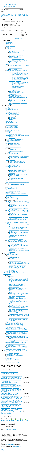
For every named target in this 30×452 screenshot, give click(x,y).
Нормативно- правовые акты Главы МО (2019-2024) (19, 228)
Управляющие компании (15, 68)
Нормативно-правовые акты (13, 351)
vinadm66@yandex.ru (10, 429)
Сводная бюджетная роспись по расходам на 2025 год (17, 312)
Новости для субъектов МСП (19, 60)
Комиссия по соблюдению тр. (13, 359)
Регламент (11, 258)
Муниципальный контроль (13, 166)
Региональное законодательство (20, 74)
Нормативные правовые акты (16, 72)
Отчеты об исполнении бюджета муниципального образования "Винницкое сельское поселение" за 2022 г (17, 326)
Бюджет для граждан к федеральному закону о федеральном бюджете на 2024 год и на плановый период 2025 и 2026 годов (11, 397)
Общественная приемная (10, 4)
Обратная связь (10, 358)
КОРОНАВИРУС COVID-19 (13, 187)
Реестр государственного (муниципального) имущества (16, 96)
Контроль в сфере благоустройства (18, 174)
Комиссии (8, 183)
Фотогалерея (9, 43)
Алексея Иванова (16, 446)
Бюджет (8, 275)
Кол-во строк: (5, 369)
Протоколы (12, 276)
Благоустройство (10, 160)
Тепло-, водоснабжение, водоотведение (19, 65)
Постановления (13, 117)
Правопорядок (10, 197)
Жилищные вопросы (11, 189)
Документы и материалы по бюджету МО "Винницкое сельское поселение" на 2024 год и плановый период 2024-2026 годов (17, 335)
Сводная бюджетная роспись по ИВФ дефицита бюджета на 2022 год (18, 283)
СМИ (7, 141)
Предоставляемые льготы (12, 130)
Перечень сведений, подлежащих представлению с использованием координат (17, 181)
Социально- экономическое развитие (18, 50)
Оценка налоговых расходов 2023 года (19, 315)
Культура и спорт (10, 46)
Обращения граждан (11, 113)
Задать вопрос (4, 36)
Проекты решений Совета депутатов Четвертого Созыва (18, 233)
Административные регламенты (20, 75)
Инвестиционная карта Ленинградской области (18, 84)
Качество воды (13, 69)
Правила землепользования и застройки (19, 156)
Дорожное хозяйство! (11, 188)
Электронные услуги (14, 144)
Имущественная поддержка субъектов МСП (17, 70)
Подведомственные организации (14, 139)
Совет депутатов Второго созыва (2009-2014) (17, 201)
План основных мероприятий (13, 123)
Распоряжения (12, 118)
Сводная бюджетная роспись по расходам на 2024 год (17, 304)
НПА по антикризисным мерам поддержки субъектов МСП (20, 79)
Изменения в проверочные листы (20, 169)
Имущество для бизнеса (15, 81)
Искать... (3, 9)
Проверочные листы (14, 167)
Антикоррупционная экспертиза (14, 355)
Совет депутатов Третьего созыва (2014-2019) (17, 210)
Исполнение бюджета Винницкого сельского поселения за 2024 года (9, 383)
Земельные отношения (12, 153)
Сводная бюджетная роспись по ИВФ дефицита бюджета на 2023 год (18, 294)
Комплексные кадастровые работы (18, 158)
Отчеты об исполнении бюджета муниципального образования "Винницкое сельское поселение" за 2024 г (18, 300)
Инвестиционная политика (16, 55)
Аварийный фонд (13, 66)
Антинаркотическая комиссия (16, 184)
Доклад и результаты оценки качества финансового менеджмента (15, 344)
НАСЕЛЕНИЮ (7, 253)
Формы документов (14, 154)
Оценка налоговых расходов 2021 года (16, 342)
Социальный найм (14, 257)
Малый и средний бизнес (15, 57)
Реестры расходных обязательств (14, 323)
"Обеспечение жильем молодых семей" (19, 262)
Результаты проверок (14, 132)
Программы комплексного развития (15, 145)
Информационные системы (13, 140)
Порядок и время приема (12, 112)
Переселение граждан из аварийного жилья (17, 193)
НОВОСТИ (9, 42)
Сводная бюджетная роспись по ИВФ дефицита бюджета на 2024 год (18, 307)
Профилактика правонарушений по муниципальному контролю (18, 177)
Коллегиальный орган (14, 91)
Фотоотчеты (12, 138)
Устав (10, 237)
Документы (9, 121)
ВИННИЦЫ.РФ (10, 444)
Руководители (9, 108)
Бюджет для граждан (11, 271)
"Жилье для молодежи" (15, 261)
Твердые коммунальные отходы (17, 161)
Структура (9, 107)
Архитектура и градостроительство (18, 157)
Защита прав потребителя (15, 53)
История (8, 44)
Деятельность (12, 149)
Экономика (9, 48)
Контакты (8, 110)
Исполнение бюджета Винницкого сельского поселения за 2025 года (9, 372)
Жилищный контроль (14, 175)
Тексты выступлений (11, 126)
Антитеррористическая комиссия (17, 186)
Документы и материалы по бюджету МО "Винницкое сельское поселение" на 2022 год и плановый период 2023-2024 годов (18, 279)
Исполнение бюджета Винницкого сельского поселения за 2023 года (9, 394)
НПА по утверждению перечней (20, 77)
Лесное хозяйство (13, 51)
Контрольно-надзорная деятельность (18, 170)
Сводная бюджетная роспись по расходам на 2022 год (17, 286)
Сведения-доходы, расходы (13, 362)
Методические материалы (12, 354)
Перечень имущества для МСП (20, 82)
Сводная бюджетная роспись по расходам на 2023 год (17, 296)
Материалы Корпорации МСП (16, 92)
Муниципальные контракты (16, 151)
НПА (10, 152)
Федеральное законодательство (20, 73)
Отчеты (11, 136)
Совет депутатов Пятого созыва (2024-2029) (17, 240)
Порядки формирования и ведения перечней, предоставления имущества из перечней (19, 88)
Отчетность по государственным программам (17, 135)
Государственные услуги (10, 1)
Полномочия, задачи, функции (14, 198)
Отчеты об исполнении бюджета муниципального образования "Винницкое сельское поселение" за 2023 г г (18, 290)
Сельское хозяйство (14, 52)
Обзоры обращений (11, 129)
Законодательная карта (9, 6)
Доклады (11, 179)
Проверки (8, 131)
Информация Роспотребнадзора (17, 62)
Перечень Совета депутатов (16, 239)
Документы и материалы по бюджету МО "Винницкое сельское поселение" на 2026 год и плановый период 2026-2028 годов (18, 318)
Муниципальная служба (12, 109)
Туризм (8, 47)
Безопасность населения (12, 254)
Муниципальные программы (13, 322)
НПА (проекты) (13, 119)
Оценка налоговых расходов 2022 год (15, 328)
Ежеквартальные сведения (13, 357)
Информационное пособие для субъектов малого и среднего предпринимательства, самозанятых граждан (18, 102)
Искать (21, 9)
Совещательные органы (12, 122)
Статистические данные (12, 125)
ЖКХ (7, 64)
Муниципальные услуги (12, 143)
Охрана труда (9, 192)
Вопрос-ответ (12, 94)
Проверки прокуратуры (15, 134)
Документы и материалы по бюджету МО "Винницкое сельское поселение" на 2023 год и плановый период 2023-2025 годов (17, 331)
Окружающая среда (14, 56)
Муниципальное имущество (16, 61)
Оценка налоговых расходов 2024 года (19, 314)
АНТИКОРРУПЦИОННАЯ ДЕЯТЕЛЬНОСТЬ (15, 350)
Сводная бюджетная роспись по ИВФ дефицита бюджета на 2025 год (18, 309)
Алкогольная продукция (18, 59)
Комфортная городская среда (13, 147)
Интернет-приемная (14, 114)
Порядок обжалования (12, 127)
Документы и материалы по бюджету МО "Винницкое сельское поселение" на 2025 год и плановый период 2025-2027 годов (17, 348)
